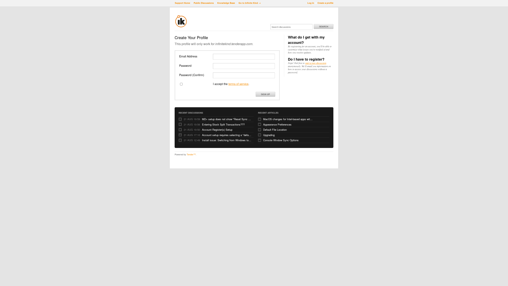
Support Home (182, 2)
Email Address (188, 56)
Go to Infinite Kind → (250, 2)
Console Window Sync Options (281, 140)
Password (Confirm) (191, 75)
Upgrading (269, 135)
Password (185, 66)
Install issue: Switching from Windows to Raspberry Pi (227, 140)
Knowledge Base (226, 2)
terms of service (238, 84)
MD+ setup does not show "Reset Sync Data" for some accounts (227, 119)
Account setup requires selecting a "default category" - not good (227, 135)
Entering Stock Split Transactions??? (223, 124)
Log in (310, 2)
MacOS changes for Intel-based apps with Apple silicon (288, 119)
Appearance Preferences (277, 124)
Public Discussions (204, 2)
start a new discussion (315, 63)
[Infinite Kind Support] (181, 26)
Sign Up (265, 94)
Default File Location (275, 129)
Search (323, 26)
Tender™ (191, 154)
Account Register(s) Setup (217, 129)
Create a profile (325, 2)
